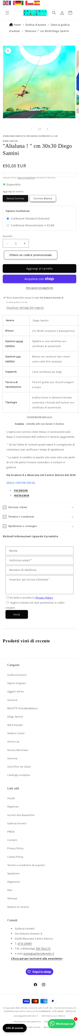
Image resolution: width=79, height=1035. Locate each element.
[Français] (12, 2)
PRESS (11, 831)
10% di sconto (14, 1028)
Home (17, 24)
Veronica (12, 758)
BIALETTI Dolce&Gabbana (22, 708)
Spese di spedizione (26, 177)
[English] (6, 2)
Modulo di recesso (18, 906)
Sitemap (12, 898)
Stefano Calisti (16, 733)
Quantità (7, 236)
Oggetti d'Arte (15, 691)
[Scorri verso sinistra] (31, 129)
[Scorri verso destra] (48, 129)
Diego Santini (15, 716)
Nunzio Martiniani (17, 750)
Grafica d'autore (36, 24)
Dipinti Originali (16, 683)
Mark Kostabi (15, 725)
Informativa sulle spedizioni (27, 1021)
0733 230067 (25, 943)
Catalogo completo (18, 775)
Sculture (12, 700)
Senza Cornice (15, 198)
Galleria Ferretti (16, 823)
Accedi (11, 798)
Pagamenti (13, 881)
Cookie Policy (15, 856)
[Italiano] (24, 2)
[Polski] (31, 2)
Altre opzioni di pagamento (39, 287)
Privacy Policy (44, 597)
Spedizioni (13, 873)
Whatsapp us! (65, 1023)
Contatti (12, 840)
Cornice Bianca (43, 198)
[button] (7, 13)
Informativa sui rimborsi (53, 1015)
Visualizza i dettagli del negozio (25, 307)
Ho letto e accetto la (31, 597)
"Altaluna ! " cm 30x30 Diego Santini (46, 31)
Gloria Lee (13, 741)
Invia (16, 614)
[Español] (37, 2)
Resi (9, 890)
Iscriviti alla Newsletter (21, 815)
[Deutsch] (18, 2)
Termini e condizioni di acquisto (26, 865)
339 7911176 (43, 948)
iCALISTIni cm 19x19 (18, 766)
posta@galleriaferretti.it (39, 953)
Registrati (13, 806)
